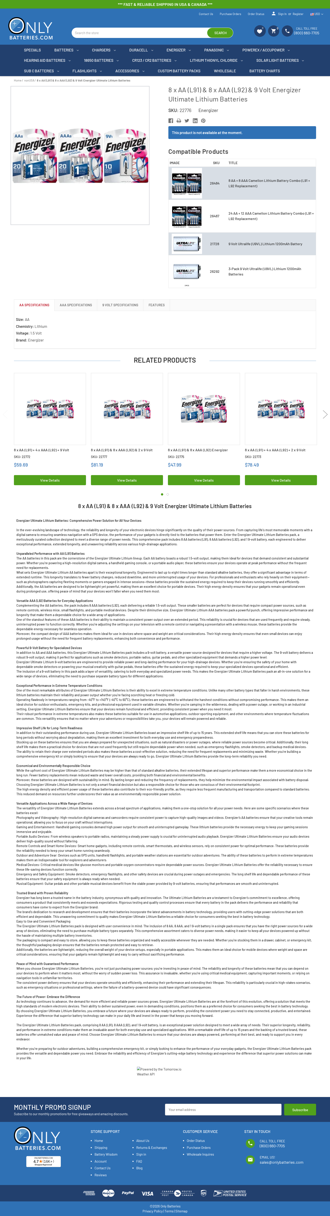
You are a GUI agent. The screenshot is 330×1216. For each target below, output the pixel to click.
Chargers (101, 50)
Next (325, 414)
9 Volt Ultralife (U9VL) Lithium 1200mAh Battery (265, 244)
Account (101, 1161)
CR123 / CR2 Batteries (152, 60)
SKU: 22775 (176, 457)
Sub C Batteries (39, 70)
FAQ (139, 1161)
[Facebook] (170, 120)
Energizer (176, 50)
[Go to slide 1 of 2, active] (162, 494)
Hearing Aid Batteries (45, 60)
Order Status (256, 14)
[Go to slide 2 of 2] (168, 494)
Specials (32, 50)
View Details (50, 480)
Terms (169, 1211)
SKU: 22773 (253, 457)
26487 (214, 216)
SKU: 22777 (99, 457)
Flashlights (85, 70)
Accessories (127, 70)
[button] (260, 31)
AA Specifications (34, 305)
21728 (214, 244)
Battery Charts (264, 70)
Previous (5, 414)
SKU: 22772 (22, 457)
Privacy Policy (153, 1211)
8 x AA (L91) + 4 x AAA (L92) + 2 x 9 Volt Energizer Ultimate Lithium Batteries (275, 452)
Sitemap (181, 1211)
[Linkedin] (195, 120)
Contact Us (206, 14)
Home (99, 1141)
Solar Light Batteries (277, 60)
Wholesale (225, 70)
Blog (139, 1168)
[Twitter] (187, 120)
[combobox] (152, 33)
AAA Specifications (76, 305)
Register (298, 14)
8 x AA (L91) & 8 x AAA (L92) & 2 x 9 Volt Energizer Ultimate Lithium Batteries (122, 452)
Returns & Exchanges (151, 1148)
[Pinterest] (203, 120)
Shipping (101, 1148)
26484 (215, 183)
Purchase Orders (230, 14)
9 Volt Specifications (120, 305)
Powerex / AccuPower (263, 50)
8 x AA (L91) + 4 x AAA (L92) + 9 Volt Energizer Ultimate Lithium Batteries (44, 452)
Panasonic (214, 50)
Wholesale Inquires (200, 1154)
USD (317, 14)
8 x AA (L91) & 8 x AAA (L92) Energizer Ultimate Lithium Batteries (198, 452)
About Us (142, 1141)
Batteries (64, 50)
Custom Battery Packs (179, 70)
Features (157, 305)
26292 (215, 271)
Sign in (279, 13)
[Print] (178, 120)
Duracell (139, 50)
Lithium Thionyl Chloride (214, 60)
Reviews (101, 1175)
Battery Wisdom (106, 1154)
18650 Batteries (99, 60)
